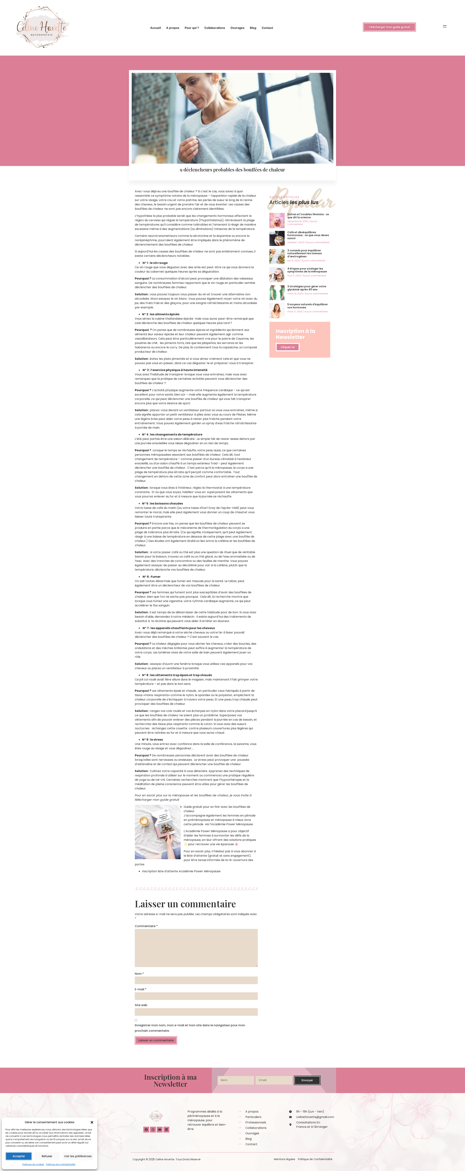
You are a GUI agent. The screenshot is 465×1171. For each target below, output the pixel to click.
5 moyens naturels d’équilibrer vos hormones (307, 306)
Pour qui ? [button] (192, 28)
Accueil (155, 28)
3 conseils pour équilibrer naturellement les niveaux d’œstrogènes (304, 253)
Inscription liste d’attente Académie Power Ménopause (181, 871)
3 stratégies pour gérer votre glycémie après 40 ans (306, 288)
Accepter (19, 1156)
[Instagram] (153, 1129)
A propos (172, 28)
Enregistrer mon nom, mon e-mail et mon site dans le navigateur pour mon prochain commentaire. (190, 1028)
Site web (141, 1005)
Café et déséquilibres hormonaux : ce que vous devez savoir (308, 235)
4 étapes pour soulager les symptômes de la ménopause (307, 270)
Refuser (47, 1156)
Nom (139, 974)
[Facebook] (146, 1129)
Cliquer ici (288, 347)
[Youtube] (160, 1129)
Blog (253, 28)
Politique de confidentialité (60, 1164)
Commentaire (146, 926)
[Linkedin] (166, 1129)
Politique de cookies (33, 1164)
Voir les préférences (78, 1156)
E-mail (140, 989)
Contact (267, 28)
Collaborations (214, 28)
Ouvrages (237, 28)
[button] (92, 1122)
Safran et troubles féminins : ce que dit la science (308, 215)
